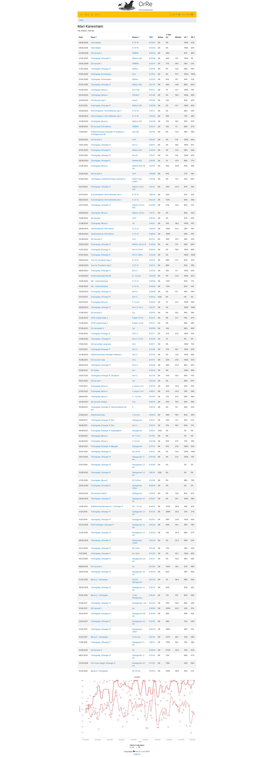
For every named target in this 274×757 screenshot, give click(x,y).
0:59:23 (152, 671)
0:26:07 (152, 139)
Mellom (135, 69)
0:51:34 (152, 512)
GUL (134, 344)
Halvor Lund (140, 751)
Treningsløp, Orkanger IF (101, 58)
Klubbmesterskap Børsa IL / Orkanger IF (107, 506)
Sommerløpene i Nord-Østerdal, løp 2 (106, 116)
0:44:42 (152, 150)
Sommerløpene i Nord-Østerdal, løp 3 (106, 111)
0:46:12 (152, 506)
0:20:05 (152, 465)
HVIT (134, 139)
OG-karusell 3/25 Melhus (101, 126)
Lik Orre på (174, 14)
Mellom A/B (137, 58)
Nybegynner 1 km (139, 603)
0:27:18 (152, 446)
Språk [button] (97, 14)
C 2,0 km (136, 415)
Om (92, 14)
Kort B (134, 155)
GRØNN (135, 53)
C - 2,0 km (136, 396)
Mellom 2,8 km (138, 213)
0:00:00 (152, 485)
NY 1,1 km (136, 436)
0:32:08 (152, 276)
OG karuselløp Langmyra (101, 344)
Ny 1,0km (136, 553)
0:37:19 (152, 637)
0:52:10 (152, 84)
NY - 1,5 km (137, 506)
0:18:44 (152, 595)
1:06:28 (152, 194)
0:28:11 (152, 344)
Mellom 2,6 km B (139, 244)
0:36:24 (152, 249)
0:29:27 (152, 498)
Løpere (86, 14)
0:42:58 (152, 441)
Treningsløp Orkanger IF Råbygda (104, 446)
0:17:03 (152, 436)
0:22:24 (152, 525)
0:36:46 (152, 365)
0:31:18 (152, 354)
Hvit (134, 239)
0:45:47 (152, 386)
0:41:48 (152, 95)
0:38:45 (152, 415)
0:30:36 (152, 105)
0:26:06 (152, 291)
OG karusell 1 (96, 63)
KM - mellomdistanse (99, 281)
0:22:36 (152, 457)
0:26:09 (152, 328)
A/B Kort (135, 95)
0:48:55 (152, 228)
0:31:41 (152, 559)
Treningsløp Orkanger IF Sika (102, 420)
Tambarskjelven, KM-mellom (102, 228)
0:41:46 (152, 548)
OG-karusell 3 (96, 312)
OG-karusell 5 (96, 650)
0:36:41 (152, 145)
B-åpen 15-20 (137, 318)
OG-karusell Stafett (98, 493)
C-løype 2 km (137, 386)
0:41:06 (152, 100)
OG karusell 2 (96, 53)
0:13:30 (152, 480)
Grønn (134, 100)
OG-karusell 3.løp (98, 360)
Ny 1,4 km (136, 451)
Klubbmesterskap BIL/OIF (101, 276)
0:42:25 (152, 200)
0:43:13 (152, 260)
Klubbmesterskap (98, 415)
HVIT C (135, 333)
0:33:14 (152, 587)
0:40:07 (152, 218)
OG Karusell (95, 218)
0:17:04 (152, 74)
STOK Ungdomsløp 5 (99, 318)
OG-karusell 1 (96, 608)
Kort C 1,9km (137, 255)
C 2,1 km (135, 302)
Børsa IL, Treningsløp (99, 579)
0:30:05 (152, 339)
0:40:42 (152, 116)
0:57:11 (151, 333)
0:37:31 (152, 90)
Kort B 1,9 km (137, 249)
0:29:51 (152, 519)
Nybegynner (137, 420)
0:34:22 (152, 297)
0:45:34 (152, 629)
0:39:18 (152, 69)
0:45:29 (152, 540)
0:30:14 (152, 407)
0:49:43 (152, 53)
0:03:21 (152, 430)
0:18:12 (152, 451)
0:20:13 (152, 493)
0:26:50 (152, 608)
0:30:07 (152, 307)
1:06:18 (152, 472)
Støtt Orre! (186, 14)
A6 (133, 223)
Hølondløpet (96, 42)
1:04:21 (152, 223)
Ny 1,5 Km (136, 671)
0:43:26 (152, 244)
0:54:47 (152, 396)
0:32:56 (152, 370)
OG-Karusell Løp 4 (98, 100)
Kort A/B (135, 90)
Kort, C (135, 365)
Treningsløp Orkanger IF (100, 249)
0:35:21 (152, 155)
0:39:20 (152, 650)
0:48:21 (152, 391)
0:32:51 (152, 318)
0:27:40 (152, 132)
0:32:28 (152, 532)
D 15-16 (135, 42)
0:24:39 (152, 255)
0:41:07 (152, 360)
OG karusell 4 (96, 174)
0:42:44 (152, 572)
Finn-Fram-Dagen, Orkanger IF (103, 663)
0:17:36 (152, 663)
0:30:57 (152, 126)
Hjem (81, 20)
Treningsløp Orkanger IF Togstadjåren (106, 430)
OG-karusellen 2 (97, 328)
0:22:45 (152, 579)
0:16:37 (152, 420)
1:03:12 (152, 187)
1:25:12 (152, 111)
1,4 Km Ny (136, 637)
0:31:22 (152, 655)
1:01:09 (152, 166)
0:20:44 (152, 381)
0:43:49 (152, 121)
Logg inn (137, 754)
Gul (133, 312)
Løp (81, 14)
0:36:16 (152, 160)
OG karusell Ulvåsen (99, 402)
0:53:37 (152, 63)
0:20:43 (152, 613)
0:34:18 (152, 179)
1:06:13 (152, 642)
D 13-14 (135, 194)
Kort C (135, 145)
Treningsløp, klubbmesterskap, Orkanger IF (108, 179)
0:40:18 (152, 402)
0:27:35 (152, 375)
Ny (133, 566)
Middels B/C (137, 160)
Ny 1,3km (136, 548)
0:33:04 (152, 566)
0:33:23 (152, 79)
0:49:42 (152, 302)
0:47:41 (152, 239)
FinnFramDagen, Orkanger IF (102, 525)
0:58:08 (152, 174)
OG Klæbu (95, 370)
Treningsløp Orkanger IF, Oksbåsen (105, 375)
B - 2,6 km (136, 276)
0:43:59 (152, 205)
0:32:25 (152, 553)
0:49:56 (152, 281)
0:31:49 (152, 349)
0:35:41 (152, 425)
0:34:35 (152, 312)
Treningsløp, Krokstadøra (101, 74)
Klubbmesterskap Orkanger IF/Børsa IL (106, 354)
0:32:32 (152, 603)
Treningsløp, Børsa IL (99, 90)
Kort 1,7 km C (137, 307)
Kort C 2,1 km (137, 339)
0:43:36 (152, 58)
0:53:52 (152, 42)
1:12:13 (151, 213)
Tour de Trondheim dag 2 (101, 260)
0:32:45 (152, 270)
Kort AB (135, 132)
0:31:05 (152, 621)
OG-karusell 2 (96, 239)
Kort (134, 74)
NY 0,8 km (136, 480)
